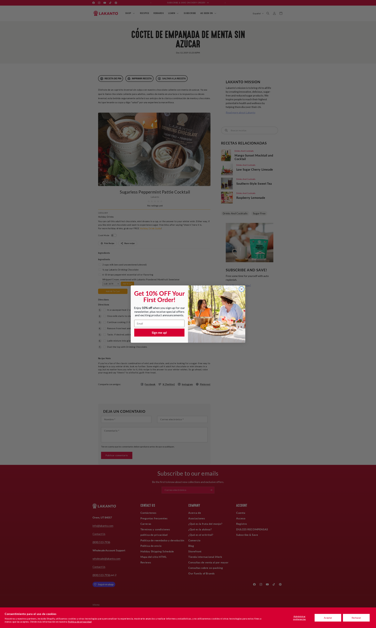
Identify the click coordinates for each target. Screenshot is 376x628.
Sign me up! (159, 333)
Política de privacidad (80, 621)
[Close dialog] (241, 289)
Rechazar (356, 617)
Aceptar (328, 617)
